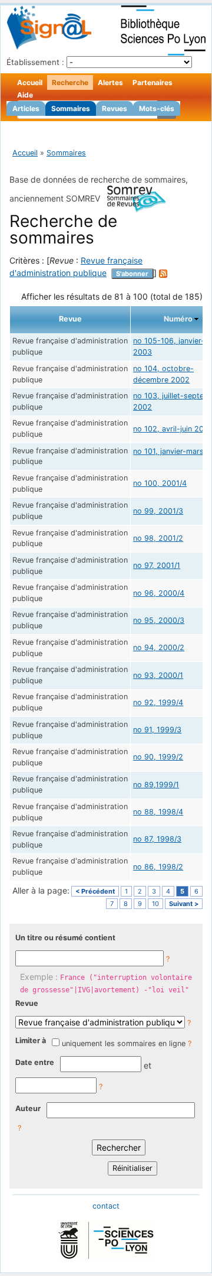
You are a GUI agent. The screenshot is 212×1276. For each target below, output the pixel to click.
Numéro (178, 318)
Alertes (110, 82)
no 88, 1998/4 (158, 811)
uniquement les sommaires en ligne (124, 1043)
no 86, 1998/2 (158, 866)
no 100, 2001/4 (160, 483)
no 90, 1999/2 (158, 756)
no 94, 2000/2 (158, 647)
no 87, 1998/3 (157, 839)
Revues (114, 108)
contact (106, 1206)
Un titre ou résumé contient (65, 937)
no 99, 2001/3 (158, 510)
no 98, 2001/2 (158, 538)
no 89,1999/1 (156, 784)
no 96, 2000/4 (158, 593)
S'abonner (132, 274)
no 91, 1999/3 (157, 729)
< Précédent (95, 891)
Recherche (70, 82)
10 (155, 904)
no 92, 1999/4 (158, 702)
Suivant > (183, 904)
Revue (26, 1003)
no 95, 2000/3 (158, 620)
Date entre (34, 1062)
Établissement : (35, 62)
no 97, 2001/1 (156, 565)
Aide (25, 94)
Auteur (28, 1108)
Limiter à (30, 1040)
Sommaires (70, 108)
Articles (25, 108)
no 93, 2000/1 (158, 675)
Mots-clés (156, 108)
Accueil (29, 82)
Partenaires (152, 82)
